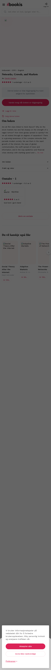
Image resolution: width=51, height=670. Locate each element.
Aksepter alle (25, 646)
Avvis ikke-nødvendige (25, 654)
